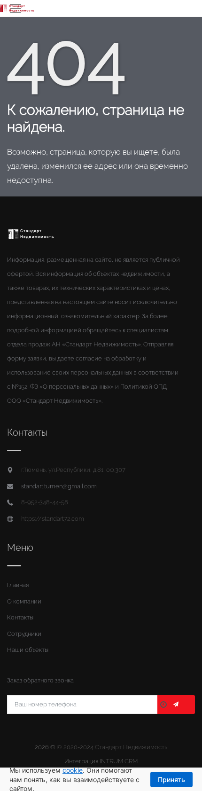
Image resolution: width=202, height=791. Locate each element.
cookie (72, 770)
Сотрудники (24, 633)
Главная (18, 584)
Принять (171, 779)
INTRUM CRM (119, 761)
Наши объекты (27, 649)
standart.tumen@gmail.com (59, 486)
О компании (24, 601)
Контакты (20, 617)
